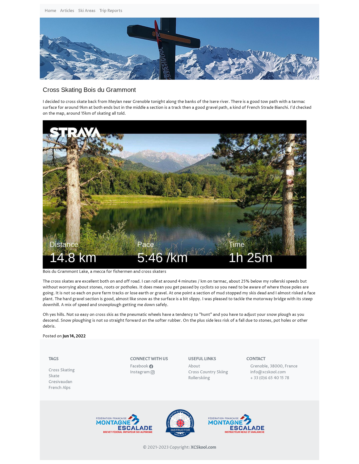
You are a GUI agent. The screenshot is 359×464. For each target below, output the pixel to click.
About (194, 366)
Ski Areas (86, 10)
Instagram (140, 372)
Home (50, 10)
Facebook (139, 366)
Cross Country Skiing (208, 372)
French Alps (60, 387)
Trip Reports (110, 10)
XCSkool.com (203, 447)
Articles (67, 10)
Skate (54, 376)
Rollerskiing (199, 378)
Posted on (64, 336)
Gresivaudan (60, 382)
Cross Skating (62, 370)
